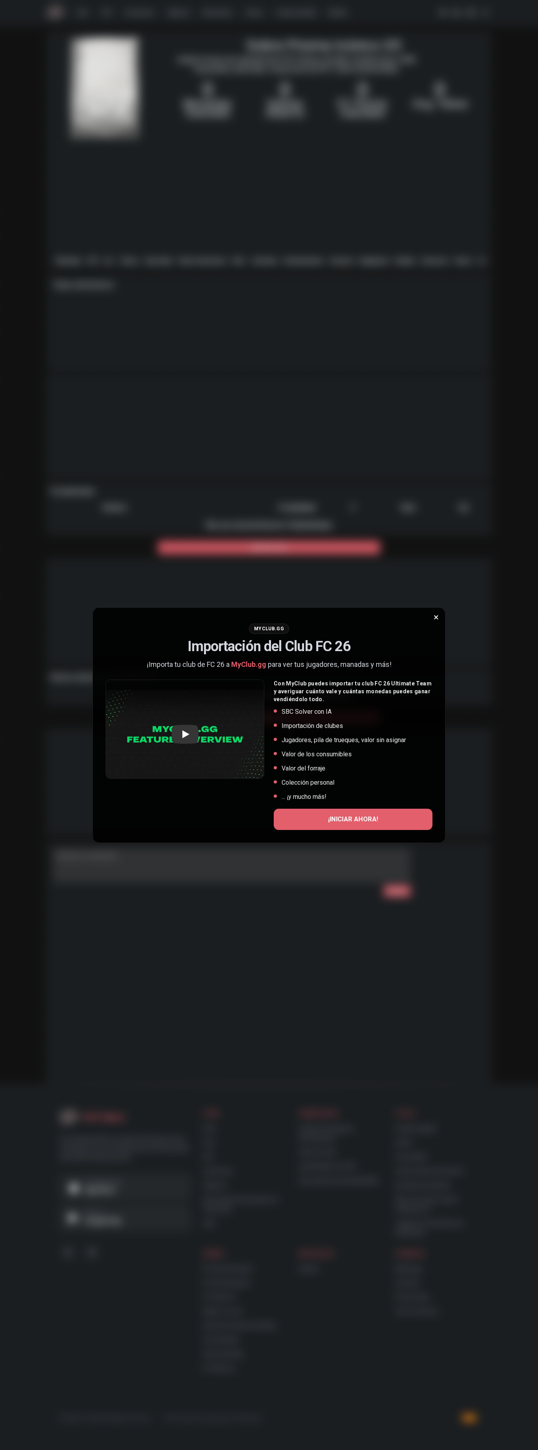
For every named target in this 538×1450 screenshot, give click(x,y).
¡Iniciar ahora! (353, 819)
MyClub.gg (248, 664)
